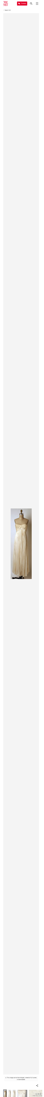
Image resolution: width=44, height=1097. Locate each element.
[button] (37, 1085)
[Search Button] (31, 3)
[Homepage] (5, 3)
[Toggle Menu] (37, 3)
